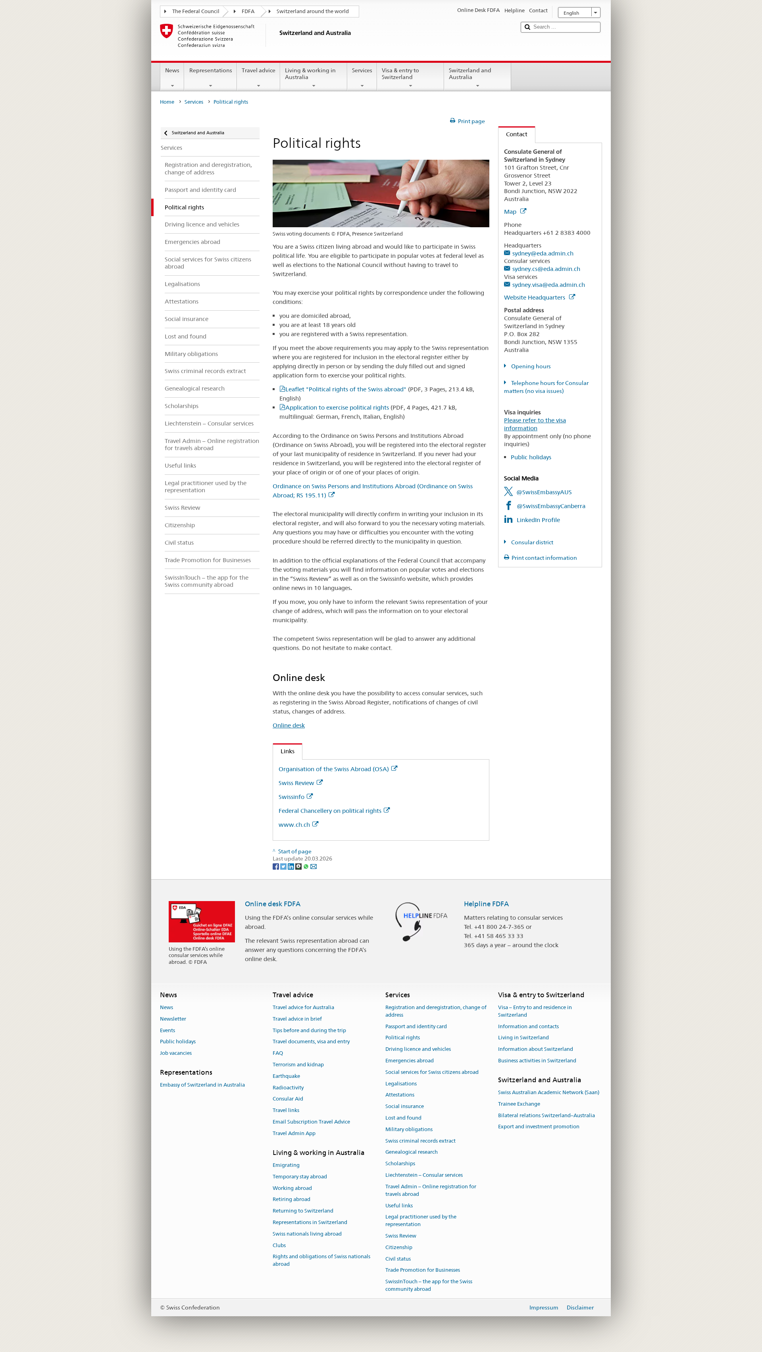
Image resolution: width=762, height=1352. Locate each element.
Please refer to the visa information (535, 424)
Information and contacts (528, 1026)
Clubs (279, 1245)
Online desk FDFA (272, 904)
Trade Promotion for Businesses (422, 1270)
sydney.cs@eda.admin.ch (546, 269)
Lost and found (403, 1118)
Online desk (289, 725)
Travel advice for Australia (303, 1007)
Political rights (402, 1038)
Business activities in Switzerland (537, 1061)
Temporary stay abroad (300, 1177)
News (172, 70)
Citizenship (398, 1247)
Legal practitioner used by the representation (420, 1221)
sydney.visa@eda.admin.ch (548, 284)
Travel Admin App (294, 1133)
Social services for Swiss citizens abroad (432, 1072)
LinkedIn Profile (538, 520)
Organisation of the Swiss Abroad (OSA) (334, 769)
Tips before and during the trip (309, 1030)
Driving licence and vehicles (418, 1049)
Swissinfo (291, 797)
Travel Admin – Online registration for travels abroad (430, 1190)
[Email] (313, 866)
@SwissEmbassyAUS (544, 492)
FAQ (278, 1053)
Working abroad (292, 1188)
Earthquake (286, 1076)
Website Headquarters (535, 297)
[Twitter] (284, 866)
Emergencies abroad (409, 1061)
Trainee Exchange (519, 1104)
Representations (210, 70)
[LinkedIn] (291, 866)
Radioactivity (288, 1088)
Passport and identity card (416, 1026)
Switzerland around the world (313, 11)
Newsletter (173, 1019)
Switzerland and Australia (470, 73)
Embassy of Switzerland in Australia (202, 1085)
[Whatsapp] (306, 866)
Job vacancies (176, 1053)
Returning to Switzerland (303, 1211)
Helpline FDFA (486, 904)
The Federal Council (195, 11)
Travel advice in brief (297, 1019)
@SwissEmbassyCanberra (551, 506)
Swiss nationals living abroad (307, 1234)
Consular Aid (288, 1099)
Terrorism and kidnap (298, 1065)
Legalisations (401, 1084)
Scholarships (400, 1164)
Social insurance (404, 1106)
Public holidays (531, 457)
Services (362, 70)
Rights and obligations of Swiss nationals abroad (321, 1260)
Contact (512, 134)
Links (283, 751)
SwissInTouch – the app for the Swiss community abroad (428, 1285)
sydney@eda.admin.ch (542, 253)
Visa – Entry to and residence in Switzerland (535, 1011)
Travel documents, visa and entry (311, 1042)
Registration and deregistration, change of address (436, 1011)
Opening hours (530, 366)
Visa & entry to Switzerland (400, 73)
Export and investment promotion (538, 1127)
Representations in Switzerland (310, 1222)
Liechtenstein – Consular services (424, 1175)
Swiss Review (296, 783)
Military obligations (409, 1129)
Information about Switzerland (535, 1049)
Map (511, 211)
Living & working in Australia (310, 73)
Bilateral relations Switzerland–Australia (546, 1115)
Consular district (531, 542)
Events (167, 1030)
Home (167, 102)
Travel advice (258, 70)
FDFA (248, 11)
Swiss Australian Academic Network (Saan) (548, 1092)
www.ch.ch (294, 824)
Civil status (398, 1259)
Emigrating (286, 1165)
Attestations (399, 1095)
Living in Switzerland (523, 1038)
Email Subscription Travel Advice (311, 1122)
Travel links (286, 1110)
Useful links (399, 1206)
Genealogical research (411, 1152)
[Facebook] (276, 866)
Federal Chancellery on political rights (330, 810)
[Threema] (299, 866)
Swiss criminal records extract (420, 1141)
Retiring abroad (291, 1200)
